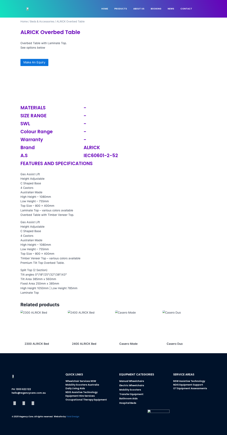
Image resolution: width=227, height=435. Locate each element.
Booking (156, 8)
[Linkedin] (33, 403)
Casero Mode (128, 343)
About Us (138, 8)
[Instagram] (24, 403)
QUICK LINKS (74, 374)
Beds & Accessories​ (42, 21)
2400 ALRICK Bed (84, 343)
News (171, 8)
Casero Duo (175, 343)
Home (104, 8)
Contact (186, 8)
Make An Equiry (34, 62)
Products (120, 8)
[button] (204, 9)
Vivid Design (72, 416)
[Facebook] (15, 403)
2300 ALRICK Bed (37, 343)
